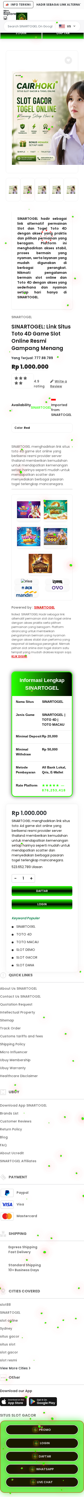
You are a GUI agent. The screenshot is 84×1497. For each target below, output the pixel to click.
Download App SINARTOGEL (23, 1105)
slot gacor (9, 1352)
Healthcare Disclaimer (19, 1076)
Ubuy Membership (15, 1060)
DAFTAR (63, 33)
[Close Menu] (5, 19)
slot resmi (8, 1360)
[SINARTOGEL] (21, 18)
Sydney (6, 1328)
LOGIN (21, 33)
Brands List (9, 1113)
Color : (22, 428)
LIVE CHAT (45, 1483)
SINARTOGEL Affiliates (18, 1161)
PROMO (45, 1428)
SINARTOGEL (21, 317)
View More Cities (14, 1368)
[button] (68, 60)
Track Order (10, 1028)
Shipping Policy (12, 1044)
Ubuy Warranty (13, 1068)
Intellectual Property (17, 1012)
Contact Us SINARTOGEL (20, 996)
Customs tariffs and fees (21, 1036)
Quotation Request (16, 1004)
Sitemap (7, 1020)
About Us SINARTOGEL (18, 988)
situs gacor (9, 1336)
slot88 (5, 1304)
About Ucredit (12, 1153)
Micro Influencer (14, 1052)
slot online (9, 1320)
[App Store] (14, 1403)
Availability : (21, 407)
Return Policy (11, 1129)
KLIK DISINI (19, 656)
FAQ (3, 1145)
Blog (4, 1137)
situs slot (7, 1344)
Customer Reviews (16, 1121)
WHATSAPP (45, 1470)
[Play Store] (43, 1403)
